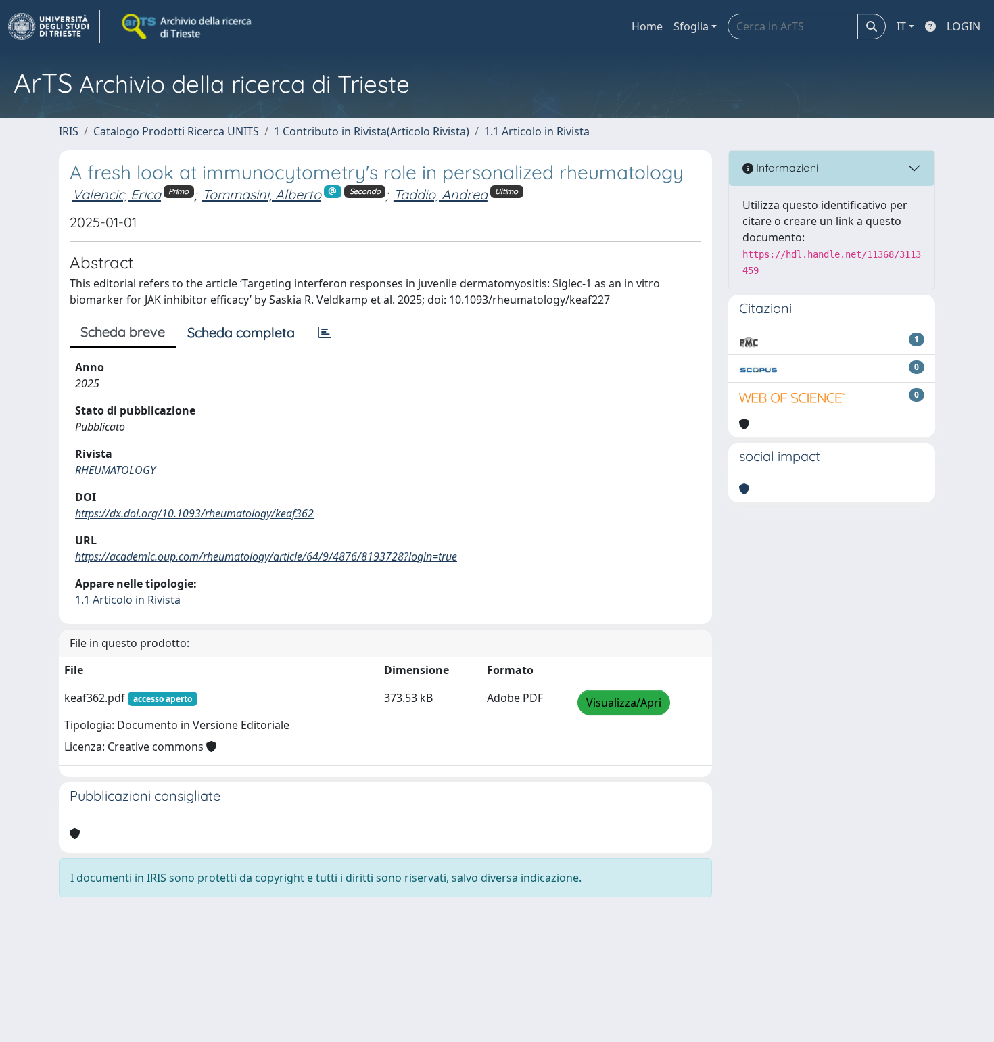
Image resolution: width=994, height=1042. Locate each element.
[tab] (324, 332)
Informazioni (785, 167)
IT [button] (901, 26)
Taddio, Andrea (441, 194)
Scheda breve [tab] (122, 331)
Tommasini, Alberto (261, 194)
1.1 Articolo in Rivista (537, 131)
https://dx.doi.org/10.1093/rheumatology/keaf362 (194, 513)
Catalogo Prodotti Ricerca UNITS (176, 131)
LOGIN (963, 26)
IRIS (68, 131)
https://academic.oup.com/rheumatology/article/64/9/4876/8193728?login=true (266, 556)
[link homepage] (54, 26)
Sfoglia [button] (691, 26)
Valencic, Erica (116, 194)
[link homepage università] (188, 26)
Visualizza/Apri (623, 702)
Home (647, 26)
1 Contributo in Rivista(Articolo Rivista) (371, 131)
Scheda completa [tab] (241, 332)
